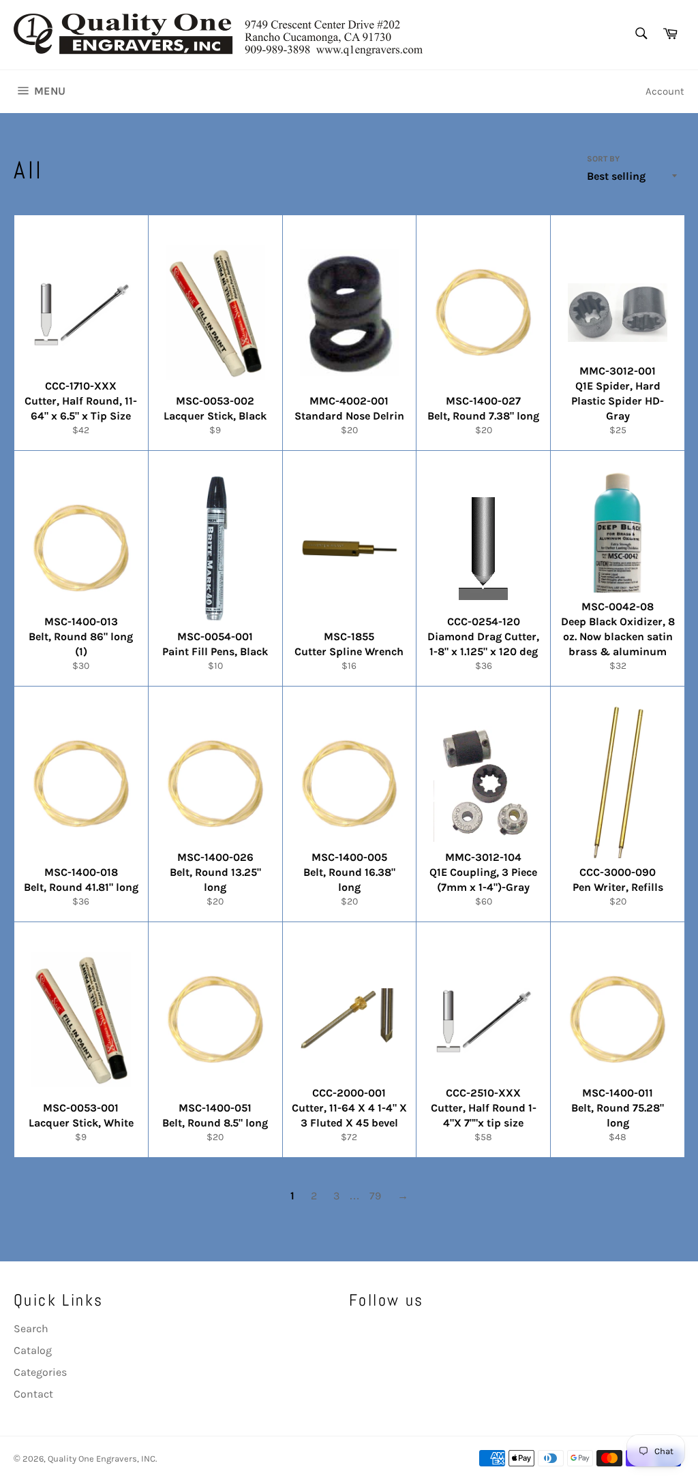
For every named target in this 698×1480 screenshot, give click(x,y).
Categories (40, 1372)
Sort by (603, 158)
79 (375, 1195)
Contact (33, 1393)
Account (665, 91)
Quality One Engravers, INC (101, 1458)
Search (31, 1328)
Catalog (33, 1350)
